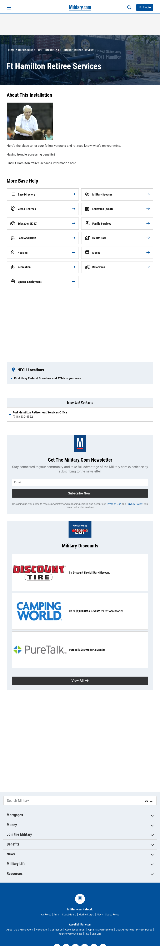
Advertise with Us (75, 929)
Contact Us (56, 929)
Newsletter (42, 929)
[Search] (129, 7)
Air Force (46, 914)
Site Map (96, 933)
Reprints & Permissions (100, 929)
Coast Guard (69, 914)
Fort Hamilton (45, 49)
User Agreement (125, 929)
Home (10, 49)
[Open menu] (9, 7)
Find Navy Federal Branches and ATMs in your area (47, 378)
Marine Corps (86, 914)
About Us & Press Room (19, 929)
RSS (87, 933)
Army (57, 914)
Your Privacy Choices (70, 933)
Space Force (112, 914)
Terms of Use (113, 504)
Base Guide (25, 49)
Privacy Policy (134, 504)
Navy (100, 914)
